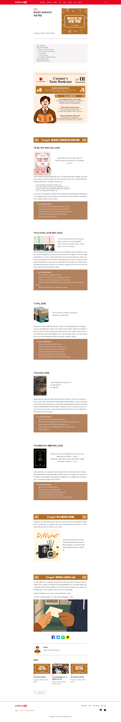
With (79, 2)
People (49, 2)
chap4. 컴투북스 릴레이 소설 (43, 61)
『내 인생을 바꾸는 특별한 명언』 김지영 (47, 57)
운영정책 (16, 710)
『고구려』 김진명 (42, 53)
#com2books (37, 33)
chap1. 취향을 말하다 (41, 45)
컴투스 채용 (103, 705)
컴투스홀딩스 (84, 705)
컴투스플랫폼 (96, 705)
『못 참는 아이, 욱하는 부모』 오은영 (45, 49)
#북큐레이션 (43, 33)
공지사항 (21, 710)
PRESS (70, 2)
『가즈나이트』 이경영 (43, 55)
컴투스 (90, 705)
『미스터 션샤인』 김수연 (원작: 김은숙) (47, 51)
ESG (75, 2)
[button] (85, 669)
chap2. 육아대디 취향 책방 (42, 47)
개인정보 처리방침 (29, 710)
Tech (64, 2)
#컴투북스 (52, 33)
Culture (42, 2)
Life (60, 2)
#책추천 (48, 33)
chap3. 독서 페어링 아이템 (42, 59)
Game (55, 2)
